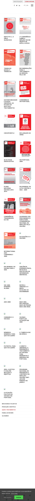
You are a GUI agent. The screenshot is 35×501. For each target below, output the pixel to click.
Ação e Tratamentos (9, 410)
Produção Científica (9, 407)
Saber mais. (14, 493)
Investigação (18, 1)
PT (24, 5)
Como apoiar (29, 1)
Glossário (5, 416)
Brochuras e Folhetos (9, 404)
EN (27, 5)
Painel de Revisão (7, 413)
